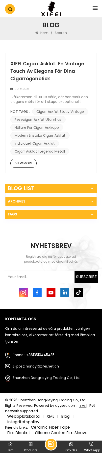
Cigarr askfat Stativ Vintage (60, 111)
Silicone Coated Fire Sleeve (61, 433)
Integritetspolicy (23, 422)
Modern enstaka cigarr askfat (40, 135)
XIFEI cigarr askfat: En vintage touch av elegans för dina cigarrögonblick (47, 71)
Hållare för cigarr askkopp (37, 127)
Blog (65, 416)
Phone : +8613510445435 (33, 354)
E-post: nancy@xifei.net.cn (36, 366)
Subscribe (86, 277)
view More (23, 163)
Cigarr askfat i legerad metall (40, 151)
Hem (44, 32)
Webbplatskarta (23, 416)
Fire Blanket (18, 433)
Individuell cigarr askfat (35, 143)
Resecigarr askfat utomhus (38, 119)
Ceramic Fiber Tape (50, 427)
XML (50, 416)
